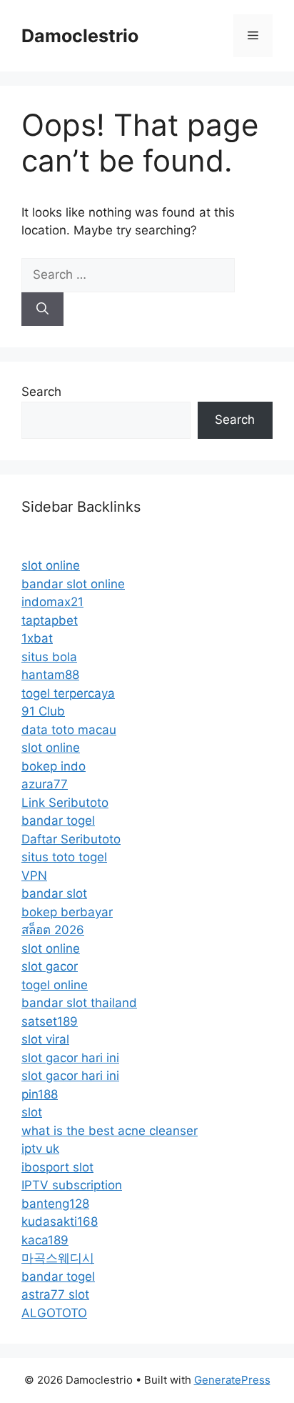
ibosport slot (57, 1167)
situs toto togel (64, 857)
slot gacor (49, 966)
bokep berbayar (67, 912)
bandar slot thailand (79, 1003)
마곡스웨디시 (57, 1258)
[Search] (42, 309)
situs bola (49, 657)
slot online (50, 565)
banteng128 (55, 1203)
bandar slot (54, 893)
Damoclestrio (79, 35)
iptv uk (40, 1148)
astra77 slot (55, 1294)
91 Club (43, 711)
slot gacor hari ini (70, 1058)
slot (31, 1112)
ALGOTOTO (54, 1313)
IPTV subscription (71, 1185)
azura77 (44, 784)
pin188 (39, 1094)
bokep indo (53, 766)
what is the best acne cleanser (109, 1131)
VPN (34, 875)
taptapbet (49, 620)
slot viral (45, 1039)
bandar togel (58, 820)
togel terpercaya (68, 693)
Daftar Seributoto (71, 839)
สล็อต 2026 (52, 930)
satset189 (49, 1021)
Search (41, 392)
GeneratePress (232, 1380)
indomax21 (52, 602)
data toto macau (68, 730)
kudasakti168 (59, 1221)
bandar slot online (73, 584)
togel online (54, 985)
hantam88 (50, 675)
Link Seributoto (64, 802)
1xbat (37, 638)
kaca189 (45, 1240)
